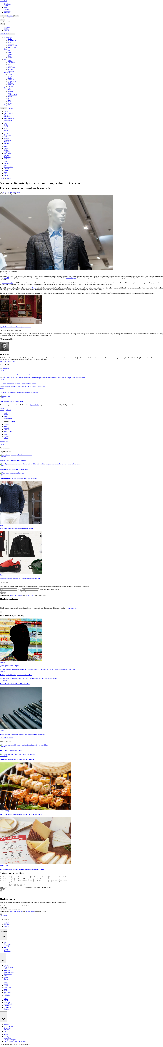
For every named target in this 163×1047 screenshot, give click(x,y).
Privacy (6, 1034)
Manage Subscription (10, 1040)
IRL (5, 947)
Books (9, 52)
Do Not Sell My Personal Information (15, 1041)
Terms (5, 1031)
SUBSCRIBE (8, 418)
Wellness (6, 9)
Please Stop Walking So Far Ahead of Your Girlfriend (17, 759)
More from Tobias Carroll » (8, 361)
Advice (10, 74)
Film (9, 51)
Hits (5, 942)
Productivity (11, 84)
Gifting (10, 103)
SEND (2, 889)
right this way (72, 608)
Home (9, 93)
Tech (9, 100)
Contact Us (7, 1028)
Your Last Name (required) (26, 881)
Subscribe (10, 16)
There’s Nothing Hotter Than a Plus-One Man (15, 684)
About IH (7, 1024)
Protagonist (7, 951)
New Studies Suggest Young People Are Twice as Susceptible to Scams (18, 383)
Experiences (7, 4)
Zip (19, 591)
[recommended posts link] (21, 660)
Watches (10, 69)
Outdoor (10, 96)
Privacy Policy (30, 595)
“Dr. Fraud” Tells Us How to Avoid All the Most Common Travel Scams (19, 392)
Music (9, 56)
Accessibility (7, 1038)
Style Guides (11, 67)
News (9, 64)
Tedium (34, 288)
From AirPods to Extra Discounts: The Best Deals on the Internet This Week (20, 578)
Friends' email (4, 887)
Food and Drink (12, 95)
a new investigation (7, 283)
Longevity (11, 79)
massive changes (71, 278)
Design (10, 54)
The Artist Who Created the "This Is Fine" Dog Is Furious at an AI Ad (22, 734)
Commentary (11, 62)
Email (19, 589)
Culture (6, 5)
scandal (6, 278)
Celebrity (10, 61)
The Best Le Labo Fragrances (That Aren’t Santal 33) (14, 460)
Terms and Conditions (16, 595)
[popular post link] (16, 455)
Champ (6, 949)
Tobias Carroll (6, 192)
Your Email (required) (24, 877)
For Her (10, 98)
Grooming (11, 71)
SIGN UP (3, 908)
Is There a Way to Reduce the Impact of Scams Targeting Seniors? (17, 374)
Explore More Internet (6, 738)
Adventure (11, 44)
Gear (1, 575)
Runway (10, 66)
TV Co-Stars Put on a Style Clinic (11, 750)
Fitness (10, 76)
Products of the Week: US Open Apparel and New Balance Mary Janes (18, 478)
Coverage (7, 946)
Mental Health (12, 81)
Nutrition (10, 83)
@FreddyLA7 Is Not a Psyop (9, 666)
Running (10, 86)
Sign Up (3, 593)
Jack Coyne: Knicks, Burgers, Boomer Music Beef (16, 675)
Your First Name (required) (26, 879)
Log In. (13, 421)
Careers (6, 1036)
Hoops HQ (7, 12)
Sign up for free (34, 405)
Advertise (7, 1030)
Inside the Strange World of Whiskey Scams (11, 401)
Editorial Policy (8, 1026)
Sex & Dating (12, 47)
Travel (9, 42)
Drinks (10, 39)
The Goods (7, 11)
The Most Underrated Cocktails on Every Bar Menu (14, 469)
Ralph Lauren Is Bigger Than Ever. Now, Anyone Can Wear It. (16, 528)
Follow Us (3, 16)
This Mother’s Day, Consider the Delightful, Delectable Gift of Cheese (22, 869)
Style (5, 7)
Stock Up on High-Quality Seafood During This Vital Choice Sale (21, 814)
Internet (10, 57)
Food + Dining (12, 40)
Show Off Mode (12, 45)
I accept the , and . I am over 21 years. (24, 595)
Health (10, 78)
